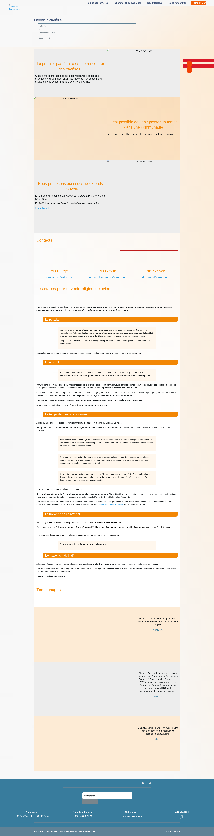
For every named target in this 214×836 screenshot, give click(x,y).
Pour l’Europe (59, 271)
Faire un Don (199, 3)
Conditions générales (60, 831)
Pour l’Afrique (107, 271)
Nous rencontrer (177, 3)
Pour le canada (154, 271)
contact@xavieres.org (132, 816)
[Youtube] (146, 783)
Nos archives (76, 831)
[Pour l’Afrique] (107, 263)
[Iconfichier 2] (150, 783)
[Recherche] (90, 801)
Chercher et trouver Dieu (128, 3)
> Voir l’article (42, 208)
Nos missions (154, 3)
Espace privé (89, 831)
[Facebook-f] (139, 783)
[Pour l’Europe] (59, 263)
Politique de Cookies (42, 831)
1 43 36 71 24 (85, 816)
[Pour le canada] (155, 263)
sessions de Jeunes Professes (109, 505)
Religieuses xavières (97, 3)
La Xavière (43, 26)
